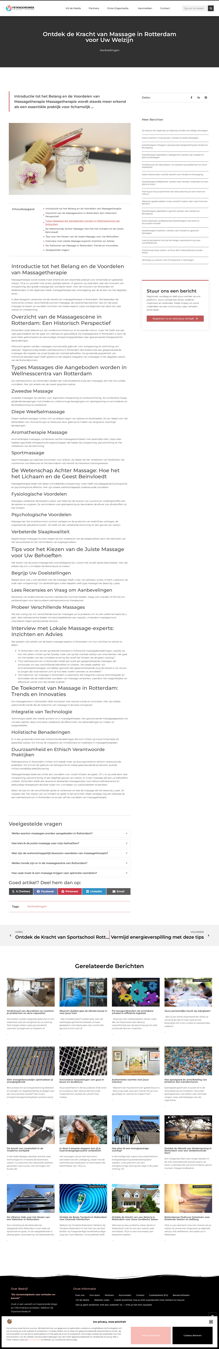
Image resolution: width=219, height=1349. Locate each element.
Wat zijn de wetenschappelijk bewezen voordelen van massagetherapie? (70, 853)
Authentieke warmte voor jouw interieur (130, 1080)
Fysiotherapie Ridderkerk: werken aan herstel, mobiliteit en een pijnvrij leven (175, 182)
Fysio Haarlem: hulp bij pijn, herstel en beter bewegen (170, 138)
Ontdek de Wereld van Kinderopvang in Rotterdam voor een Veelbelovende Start (188, 1150)
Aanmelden (145, 8)
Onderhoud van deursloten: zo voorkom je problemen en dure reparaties (174, 165)
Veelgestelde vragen (57, 250)
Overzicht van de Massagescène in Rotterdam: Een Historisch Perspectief (81, 215)
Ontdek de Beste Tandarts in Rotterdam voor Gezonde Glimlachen (83, 1218)
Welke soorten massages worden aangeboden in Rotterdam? (70, 833)
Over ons (80, 1295)
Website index (102, 1300)
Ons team (94, 1295)
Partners (94, 8)
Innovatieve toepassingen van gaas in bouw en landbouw (81, 1080)
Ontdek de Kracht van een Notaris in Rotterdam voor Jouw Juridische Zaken (135, 1218)
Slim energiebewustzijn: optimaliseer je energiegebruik (30, 1080)
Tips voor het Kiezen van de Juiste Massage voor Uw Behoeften (82, 236)
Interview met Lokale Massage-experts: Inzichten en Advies (80, 241)
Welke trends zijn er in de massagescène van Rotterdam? (70, 863)
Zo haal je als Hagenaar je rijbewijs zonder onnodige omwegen (175, 130)
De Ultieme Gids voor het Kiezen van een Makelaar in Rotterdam (28, 1218)
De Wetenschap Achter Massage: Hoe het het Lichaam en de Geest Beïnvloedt (84, 230)
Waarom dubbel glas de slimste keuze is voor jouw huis (83, 1012)
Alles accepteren (151, 1335)
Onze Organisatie (117, 8)
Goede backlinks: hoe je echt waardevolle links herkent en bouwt (149, 1300)
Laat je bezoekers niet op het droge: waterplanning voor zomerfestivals (171, 241)
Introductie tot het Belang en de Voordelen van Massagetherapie (83, 208)
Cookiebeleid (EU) (158, 1295)
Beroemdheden (181, 1295)
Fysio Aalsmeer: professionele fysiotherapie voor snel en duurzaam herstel (170, 222)
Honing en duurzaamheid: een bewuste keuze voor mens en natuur (173, 192)
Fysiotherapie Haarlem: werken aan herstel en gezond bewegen (170, 231)
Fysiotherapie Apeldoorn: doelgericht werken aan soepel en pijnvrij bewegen (173, 156)
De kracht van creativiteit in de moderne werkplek (25, 1149)
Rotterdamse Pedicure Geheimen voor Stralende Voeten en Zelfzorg (187, 1218)
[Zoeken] (211, 8)
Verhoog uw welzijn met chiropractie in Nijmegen (168, 260)
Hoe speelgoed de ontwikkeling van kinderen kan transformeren (185, 1080)
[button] (211, 1321)
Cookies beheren (193, 1335)
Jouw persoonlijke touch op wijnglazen (187, 1010)
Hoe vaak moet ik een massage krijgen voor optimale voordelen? (70, 873)
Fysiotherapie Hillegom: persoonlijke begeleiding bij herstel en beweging (175, 146)
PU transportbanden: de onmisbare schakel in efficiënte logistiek (133, 1012)
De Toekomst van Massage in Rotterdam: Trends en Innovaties (82, 245)
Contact (165, 8)
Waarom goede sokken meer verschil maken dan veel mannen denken (175, 202)
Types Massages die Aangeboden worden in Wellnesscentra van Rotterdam (82, 222)
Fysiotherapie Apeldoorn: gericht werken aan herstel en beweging (171, 212)
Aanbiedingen (109, 50)
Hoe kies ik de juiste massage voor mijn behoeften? (70, 843)
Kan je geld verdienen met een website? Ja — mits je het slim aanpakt (114, 1304)
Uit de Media (73, 8)
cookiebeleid (34, 1339)
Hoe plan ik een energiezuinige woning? (130, 1149)
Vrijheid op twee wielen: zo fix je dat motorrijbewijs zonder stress (172, 251)
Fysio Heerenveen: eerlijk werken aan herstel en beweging (172, 174)
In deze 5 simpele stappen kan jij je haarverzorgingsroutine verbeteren (80, 1149)
